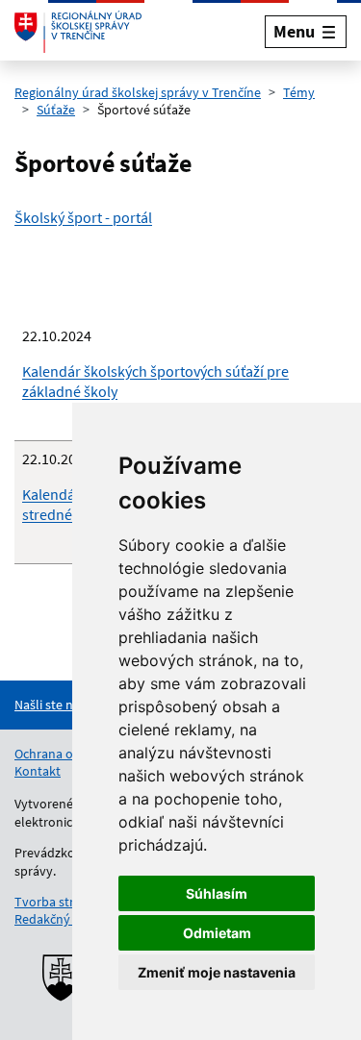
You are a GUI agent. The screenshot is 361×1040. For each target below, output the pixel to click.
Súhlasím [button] (216, 893)
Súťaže (56, 109)
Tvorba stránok (58, 901)
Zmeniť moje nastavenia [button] (217, 972)
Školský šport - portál (83, 217)
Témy (299, 92)
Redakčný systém (64, 919)
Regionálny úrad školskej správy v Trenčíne (137, 92)
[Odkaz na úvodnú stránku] (78, 32)
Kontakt (37, 771)
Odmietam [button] (217, 933)
